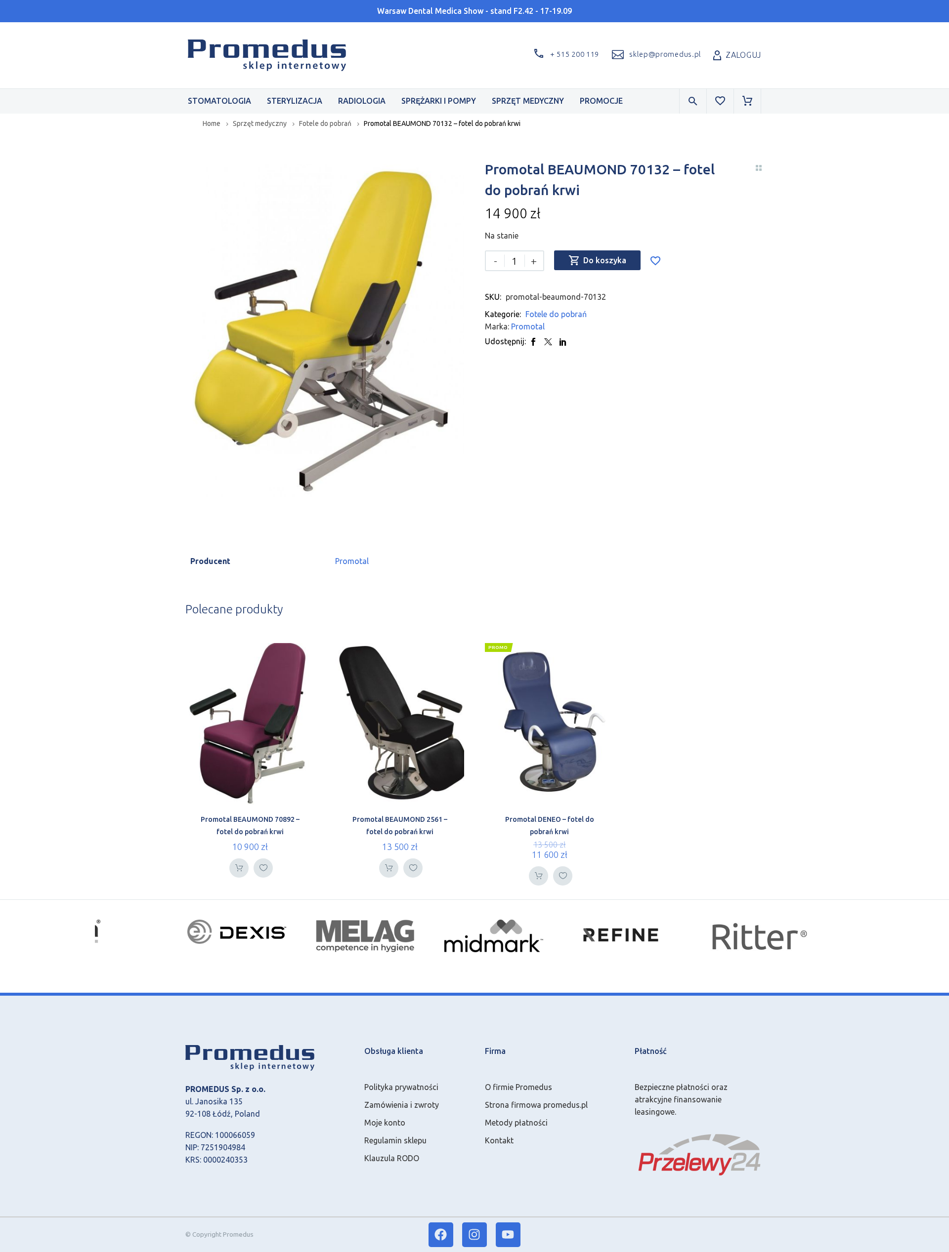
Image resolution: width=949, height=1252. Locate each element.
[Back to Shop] (759, 168)
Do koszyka (597, 260)
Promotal (528, 326)
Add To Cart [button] (239, 868)
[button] (564, 55)
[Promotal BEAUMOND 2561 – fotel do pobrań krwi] (399, 723)
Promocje (601, 100)
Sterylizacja (294, 100)
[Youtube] (508, 1234)
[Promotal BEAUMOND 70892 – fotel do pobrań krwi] (249, 723)
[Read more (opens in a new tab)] (655, 55)
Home (211, 123)
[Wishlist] (720, 101)
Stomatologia (219, 100)
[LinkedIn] (563, 341)
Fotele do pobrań (325, 123)
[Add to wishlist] (655, 260)
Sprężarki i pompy (438, 100)
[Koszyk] (747, 101)
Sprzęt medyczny (528, 100)
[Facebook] (533, 341)
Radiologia (362, 100)
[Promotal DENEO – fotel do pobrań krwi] (549, 723)
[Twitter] (548, 341)
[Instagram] (474, 1234)
